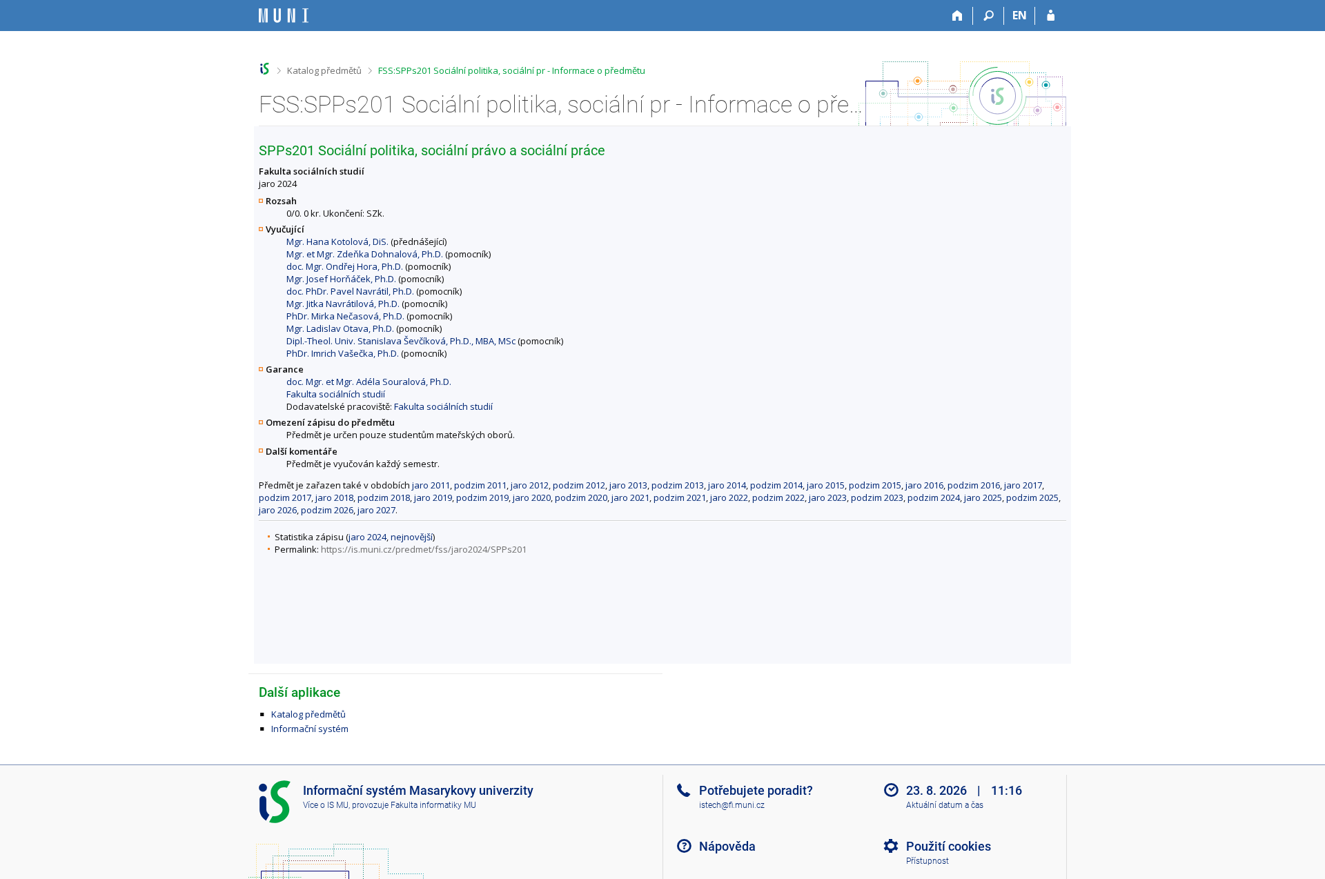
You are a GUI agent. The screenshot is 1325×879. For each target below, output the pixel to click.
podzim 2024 (933, 497)
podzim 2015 (875, 485)
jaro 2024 (367, 537)
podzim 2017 (285, 497)
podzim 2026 (327, 510)
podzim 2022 (778, 497)
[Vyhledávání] (988, 16)
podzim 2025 (1032, 497)
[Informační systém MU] (265, 69)
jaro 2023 (828, 497)
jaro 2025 (983, 497)
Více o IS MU (326, 805)
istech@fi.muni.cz (732, 805)
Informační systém (310, 728)
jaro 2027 (376, 510)
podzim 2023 (877, 497)
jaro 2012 (530, 485)
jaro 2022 (729, 497)
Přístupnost (927, 861)
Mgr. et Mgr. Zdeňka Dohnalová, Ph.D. (364, 254)
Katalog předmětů (324, 70)
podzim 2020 (581, 497)
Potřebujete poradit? (756, 790)
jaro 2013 (628, 485)
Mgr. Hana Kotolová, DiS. (337, 241)
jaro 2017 (1023, 485)
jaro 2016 (924, 485)
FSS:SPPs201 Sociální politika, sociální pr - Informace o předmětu (511, 70)
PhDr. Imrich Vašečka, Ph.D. (342, 353)
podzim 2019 (482, 497)
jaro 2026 (278, 510)
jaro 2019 (433, 497)
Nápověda (727, 846)
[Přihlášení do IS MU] (1050, 16)
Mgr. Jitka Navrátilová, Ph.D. (343, 303)
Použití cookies (948, 846)
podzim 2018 (383, 497)
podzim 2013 (677, 485)
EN (1019, 15)
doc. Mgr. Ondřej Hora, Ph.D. (344, 266)
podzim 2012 (579, 485)
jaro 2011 (431, 485)
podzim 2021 (680, 497)
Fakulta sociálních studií (335, 394)
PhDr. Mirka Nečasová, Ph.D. (345, 316)
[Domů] (957, 16)
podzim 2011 (480, 485)
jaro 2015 (826, 485)
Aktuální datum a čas (944, 805)
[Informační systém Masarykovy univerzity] (283, 15)
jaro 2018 (334, 497)
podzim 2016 (974, 485)
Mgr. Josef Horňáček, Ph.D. (341, 279)
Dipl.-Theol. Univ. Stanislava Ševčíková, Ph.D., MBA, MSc (401, 341)
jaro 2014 (727, 485)
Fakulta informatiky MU (433, 805)
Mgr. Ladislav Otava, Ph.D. (340, 328)
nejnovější (412, 537)
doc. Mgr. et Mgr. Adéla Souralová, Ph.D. (368, 381)
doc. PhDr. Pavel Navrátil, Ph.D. (350, 291)
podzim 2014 (776, 485)
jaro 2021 (630, 497)
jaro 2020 (532, 497)
